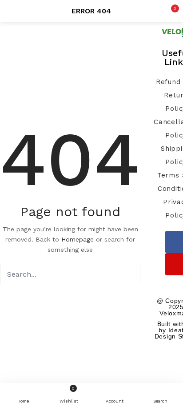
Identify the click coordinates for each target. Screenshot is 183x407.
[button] (169, 11)
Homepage (77, 239)
